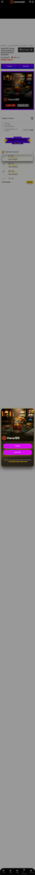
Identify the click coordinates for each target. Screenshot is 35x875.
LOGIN (17, 446)
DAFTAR (17, 452)
